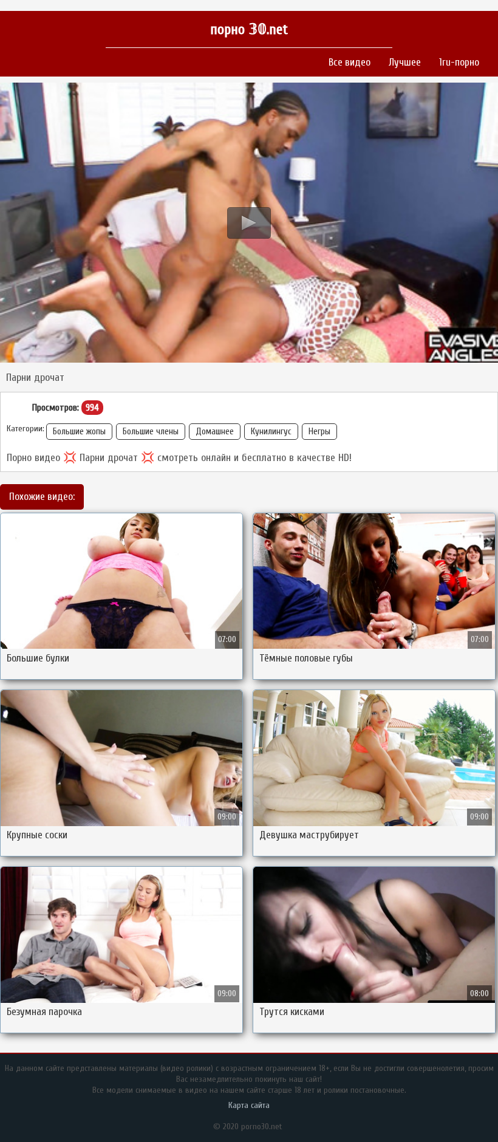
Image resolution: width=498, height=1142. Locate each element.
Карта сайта (249, 1105)
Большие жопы (79, 431)
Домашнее (215, 431)
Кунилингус (271, 431)
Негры (319, 431)
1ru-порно (459, 62)
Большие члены (151, 431)
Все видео (349, 62)
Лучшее (405, 62)
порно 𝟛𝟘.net (249, 29)
